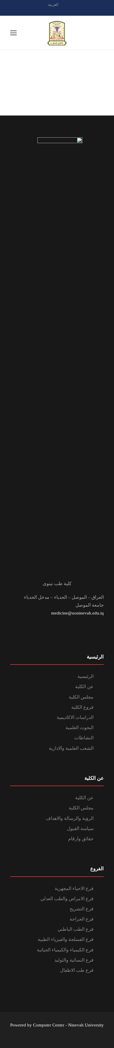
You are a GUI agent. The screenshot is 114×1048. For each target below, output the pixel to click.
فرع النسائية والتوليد (74, 960)
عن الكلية (84, 686)
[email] (46, 11)
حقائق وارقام (81, 838)
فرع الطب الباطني (76, 929)
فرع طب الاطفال (77, 970)
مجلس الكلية (81, 696)
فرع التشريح (82, 908)
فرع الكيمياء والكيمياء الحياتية (65, 949)
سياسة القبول (80, 828)
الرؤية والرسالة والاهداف (70, 818)
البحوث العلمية (79, 727)
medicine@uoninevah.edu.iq (77, 613)
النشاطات (84, 737)
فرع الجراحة (82, 918)
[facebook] (57, 11)
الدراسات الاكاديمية (75, 717)
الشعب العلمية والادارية (71, 748)
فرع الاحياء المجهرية (74, 888)
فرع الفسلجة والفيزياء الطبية (66, 939)
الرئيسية (85, 676)
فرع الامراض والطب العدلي (67, 898)
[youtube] (67, 11)
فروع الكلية (82, 707)
